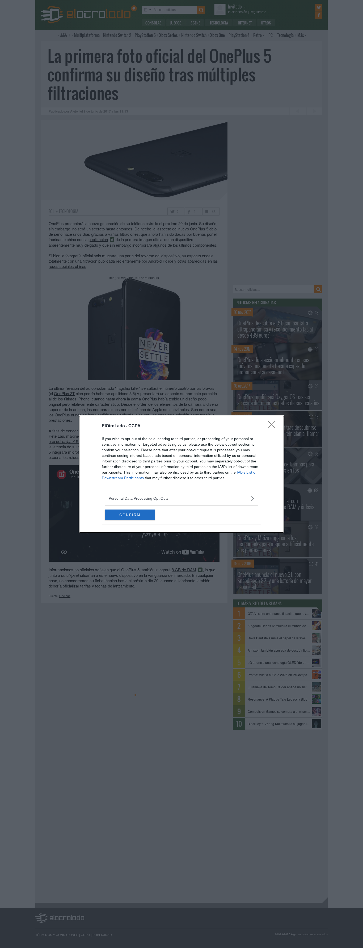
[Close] (273, 426)
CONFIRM (130, 515)
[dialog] (181, 474)
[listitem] (181, 498)
